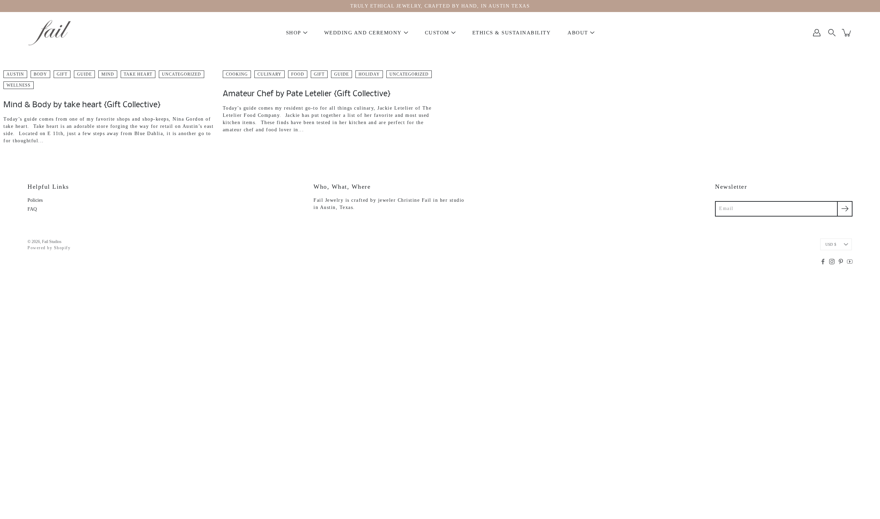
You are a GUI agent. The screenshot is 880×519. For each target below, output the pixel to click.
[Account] (816, 32)
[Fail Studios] (50, 32)
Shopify (62, 247)
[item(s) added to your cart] (847, 32)
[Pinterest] (841, 261)
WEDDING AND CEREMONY (363, 32)
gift (62, 74)
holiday (369, 74)
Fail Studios (52, 241)
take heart (138, 74)
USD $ (830, 244)
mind (107, 74)
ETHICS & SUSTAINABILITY (511, 32)
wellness (19, 85)
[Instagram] (832, 261)
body (40, 74)
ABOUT (578, 32)
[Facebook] (823, 261)
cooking (237, 74)
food (297, 74)
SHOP (293, 32)
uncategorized (181, 74)
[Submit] (844, 209)
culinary (269, 74)
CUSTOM (437, 32)
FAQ (32, 209)
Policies (35, 200)
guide (84, 74)
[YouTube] (849, 261)
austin (15, 74)
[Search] (831, 32)
